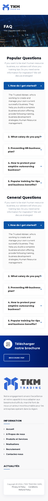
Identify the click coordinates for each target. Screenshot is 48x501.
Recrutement (13, 449)
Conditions (33, 487)
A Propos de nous (15, 434)
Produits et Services (17, 439)
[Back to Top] (24, 477)
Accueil (10, 429)
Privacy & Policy (18, 487)
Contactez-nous (14, 454)
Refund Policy (25, 490)
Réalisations (12, 444)
